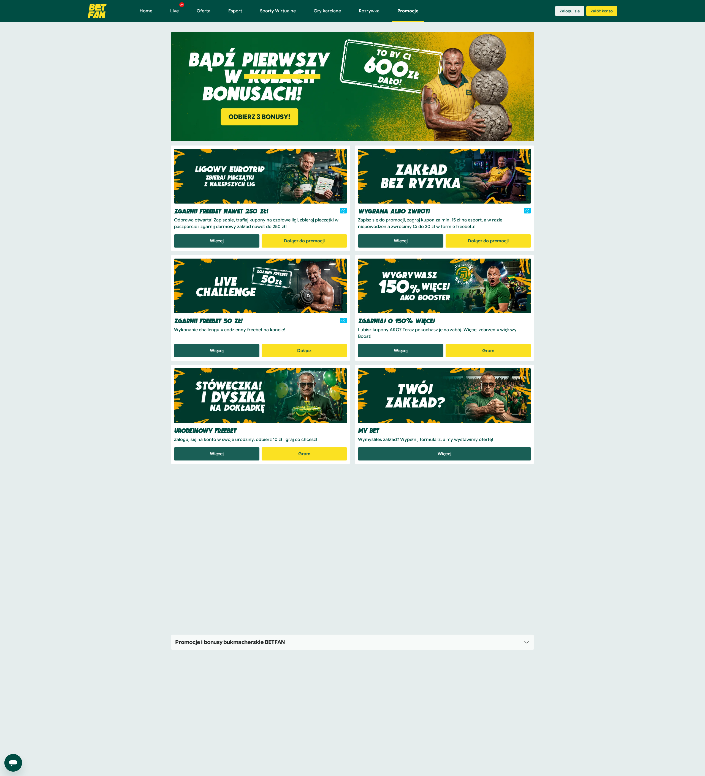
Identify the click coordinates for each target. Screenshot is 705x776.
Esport (235, 11)
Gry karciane (327, 11)
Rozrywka (369, 11)
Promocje (408, 11)
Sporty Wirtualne (278, 11)
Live (177, 8)
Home (146, 11)
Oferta (203, 11)
